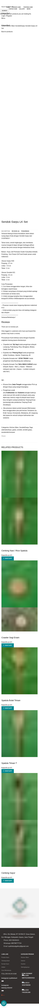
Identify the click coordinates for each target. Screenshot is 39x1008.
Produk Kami (5, 957)
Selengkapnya (25, 967)
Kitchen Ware (25, 957)
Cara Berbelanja (6, 970)
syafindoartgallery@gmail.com (18, 946)
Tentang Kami (5, 960)
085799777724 (16, 943)
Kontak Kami (5, 964)
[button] (4, 1003)
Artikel (3, 967)
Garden (23, 964)
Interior (23, 960)
